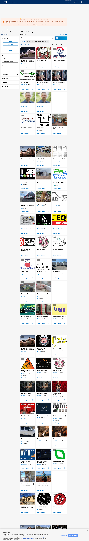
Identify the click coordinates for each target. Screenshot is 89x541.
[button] (17, 58)
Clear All (23, 41)
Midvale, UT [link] (39, 318)
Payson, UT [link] (39, 486)
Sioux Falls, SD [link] (56, 507)
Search (7, 29)
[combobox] (10, 58)
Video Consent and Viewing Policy (28, 538)
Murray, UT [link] (23, 128)
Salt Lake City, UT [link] (56, 161)
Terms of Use (35, 537)
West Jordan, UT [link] (40, 228)
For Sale (10, 41)
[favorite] (32, 67)
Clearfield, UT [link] (39, 464)
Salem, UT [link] (39, 296)
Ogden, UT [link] (23, 182)
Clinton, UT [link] (23, 207)
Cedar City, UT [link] (23, 63)
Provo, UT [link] (39, 84)
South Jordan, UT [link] (56, 228)
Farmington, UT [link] (24, 373)
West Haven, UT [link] (24, 106)
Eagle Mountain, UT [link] (24, 228)
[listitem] (27, 58)
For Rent (10, 47)
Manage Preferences (63, 535)
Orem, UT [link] (39, 62)
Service (10, 50)
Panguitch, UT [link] (39, 128)
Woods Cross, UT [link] (56, 184)
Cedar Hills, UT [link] (56, 205)
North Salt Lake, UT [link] (24, 84)
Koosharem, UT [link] (40, 205)
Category (4, 57)
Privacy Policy (41, 537)
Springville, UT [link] (24, 441)
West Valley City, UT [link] (57, 62)
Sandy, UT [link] (23, 296)
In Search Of (10, 44)
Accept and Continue (73, 535)
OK (87, 530)
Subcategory (4, 60)
